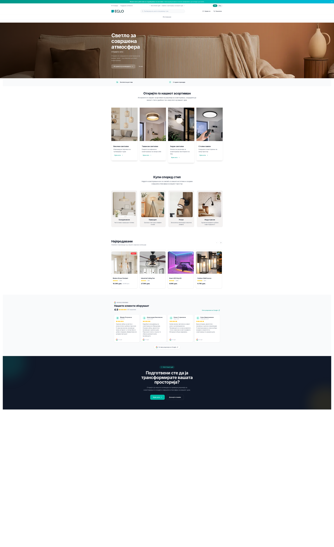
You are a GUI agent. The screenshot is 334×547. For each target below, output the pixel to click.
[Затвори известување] (332, 2)
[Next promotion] (174, 5)
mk (215, 5)
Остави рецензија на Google (167, 347)
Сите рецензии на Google (210, 310)
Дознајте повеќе (175, 397)
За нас (141, 66)
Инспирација (167, 17)
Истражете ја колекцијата (122, 66)
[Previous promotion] (159, 5)
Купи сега (117, 155)
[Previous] (216, 242)
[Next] (221, 242)
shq (220, 5)
